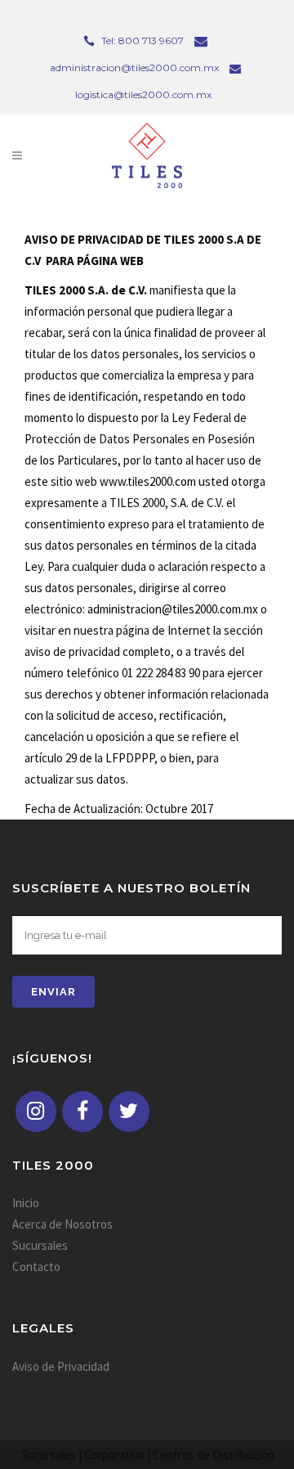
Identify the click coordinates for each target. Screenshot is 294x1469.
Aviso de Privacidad (60, 1366)
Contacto (36, 1266)
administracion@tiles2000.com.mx (172, 609)
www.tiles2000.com (148, 481)
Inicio (25, 1203)
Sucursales (40, 1245)
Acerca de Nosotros (62, 1224)
